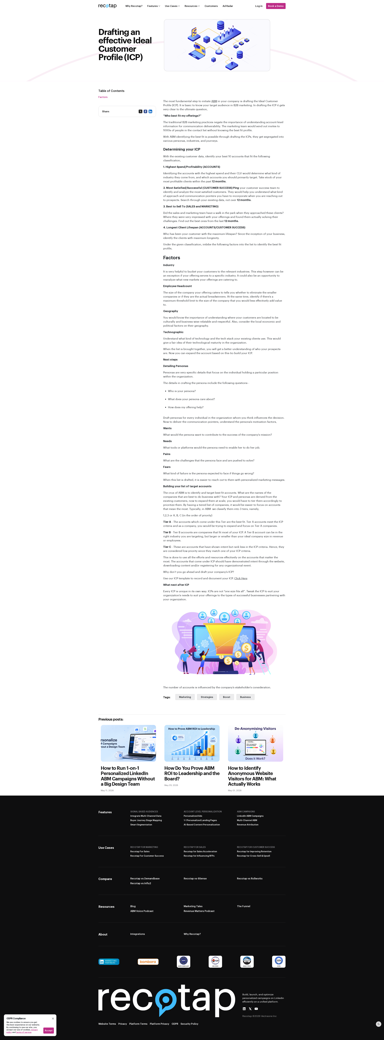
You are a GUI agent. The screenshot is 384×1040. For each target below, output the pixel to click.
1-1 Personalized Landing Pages (200, 820)
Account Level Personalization (203, 811)
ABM (214, 101)
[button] (53, 1019)
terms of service (23, 1032)
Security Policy (189, 1023)
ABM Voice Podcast (141, 911)
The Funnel (243, 906)
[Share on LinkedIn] (150, 111)
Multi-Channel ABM (247, 820)
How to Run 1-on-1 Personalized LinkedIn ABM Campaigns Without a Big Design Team (128, 776)
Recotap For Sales (140, 851)
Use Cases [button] (171, 5)
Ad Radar (228, 5)
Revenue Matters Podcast (199, 911)
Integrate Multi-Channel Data (145, 816)
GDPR (175, 1023)
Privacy (122, 1023)
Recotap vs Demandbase (145, 878)
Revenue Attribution (247, 824)
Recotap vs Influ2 (140, 883)
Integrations (137, 933)
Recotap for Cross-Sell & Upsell (253, 855)
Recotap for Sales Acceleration (200, 851)
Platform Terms (138, 1023)
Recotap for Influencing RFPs (199, 855)
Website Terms (107, 1023)
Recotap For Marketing (144, 847)
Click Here (240, 578)
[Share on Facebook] (145, 111)
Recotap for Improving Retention (254, 851)
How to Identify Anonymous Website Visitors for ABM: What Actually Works (252, 776)
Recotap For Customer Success (147, 855)
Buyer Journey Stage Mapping (146, 820)
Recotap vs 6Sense (195, 878)
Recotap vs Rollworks (249, 878)
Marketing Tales (193, 906)
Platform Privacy (159, 1023)
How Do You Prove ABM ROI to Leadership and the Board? (192, 773)
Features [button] (152, 5)
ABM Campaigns (246, 811)
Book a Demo (276, 5)
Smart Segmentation (141, 824)
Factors (103, 97)
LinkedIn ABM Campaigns (250, 816)
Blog (133, 906)
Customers (211, 5)
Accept (48, 1030)
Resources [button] (191, 5)
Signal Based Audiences (144, 811)
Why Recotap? (133, 5)
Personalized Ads (193, 816)
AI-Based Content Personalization (202, 824)
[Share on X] (140, 111)
